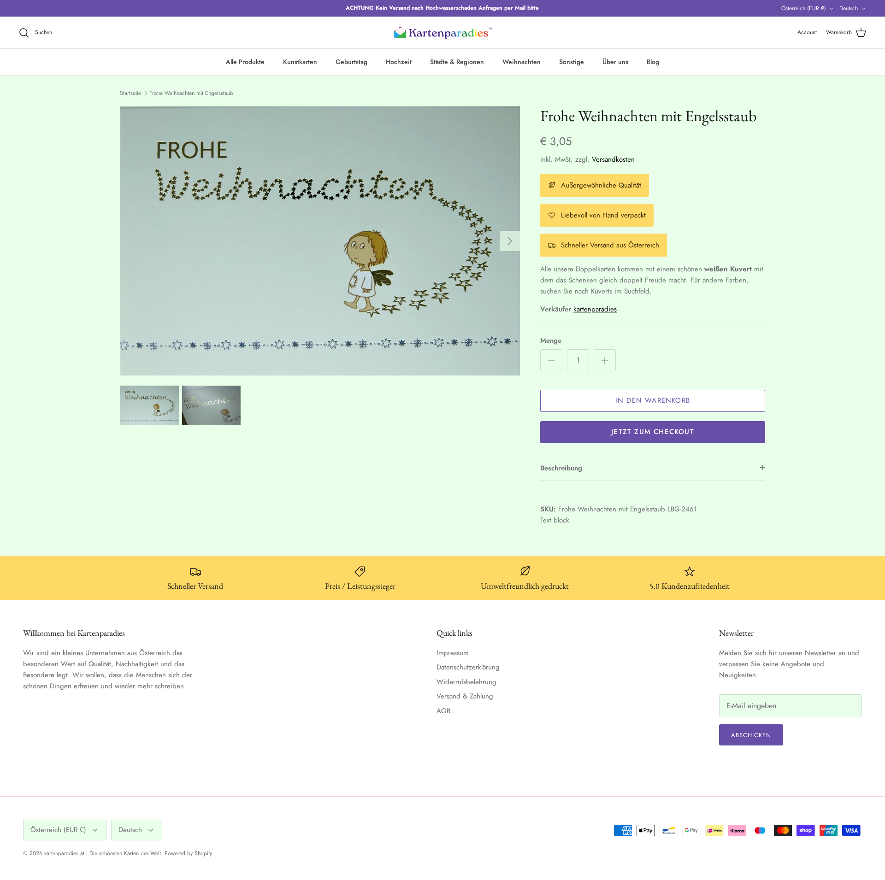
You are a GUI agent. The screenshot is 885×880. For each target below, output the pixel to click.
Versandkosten (613, 159)
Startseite (130, 93)
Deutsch (848, 8)
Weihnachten (521, 61)
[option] (320, 241)
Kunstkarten (300, 61)
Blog (653, 61)
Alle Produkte (245, 61)
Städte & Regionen (457, 61)
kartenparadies (595, 309)
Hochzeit (399, 61)
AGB (443, 711)
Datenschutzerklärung (468, 667)
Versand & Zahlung (465, 696)
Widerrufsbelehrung (466, 682)
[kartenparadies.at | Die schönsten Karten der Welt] (442, 33)
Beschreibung (561, 468)
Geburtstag (351, 61)
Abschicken (751, 735)
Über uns (615, 61)
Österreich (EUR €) (803, 8)
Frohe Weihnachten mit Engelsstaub (191, 93)
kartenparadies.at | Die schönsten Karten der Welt (102, 853)
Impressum (453, 653)
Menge (550, 341)
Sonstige (571, 61)
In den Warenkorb (652, 400)
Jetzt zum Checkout (652, 432)
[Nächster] (510, 241)
